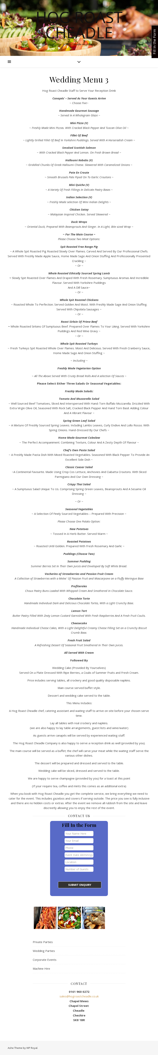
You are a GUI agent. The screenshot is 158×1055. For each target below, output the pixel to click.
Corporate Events (44, 960)
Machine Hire (41, 968)
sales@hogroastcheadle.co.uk (79, 996)
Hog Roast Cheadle (79, 24)
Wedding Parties (44, 951)
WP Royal (31, 1048)
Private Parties (43, 942)
